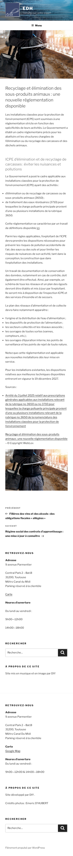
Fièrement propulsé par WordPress (25, 847)
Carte (8, 594)
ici (38, 228)
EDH (28, 8)
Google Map (12, 751)
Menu (38, 25)
